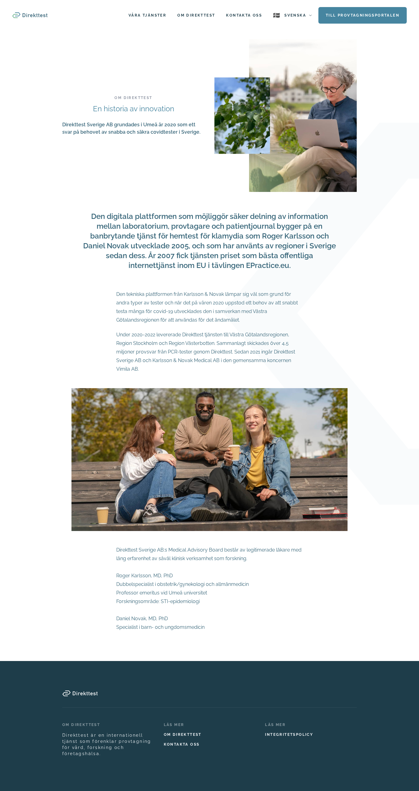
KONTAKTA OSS (244, 15)
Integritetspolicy (289, 734)
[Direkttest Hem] (30, 15)
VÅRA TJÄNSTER (147, 15)
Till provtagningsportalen (362, 15)
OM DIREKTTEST (196, 15)
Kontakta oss (182, 744)
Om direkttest (183, 734)
